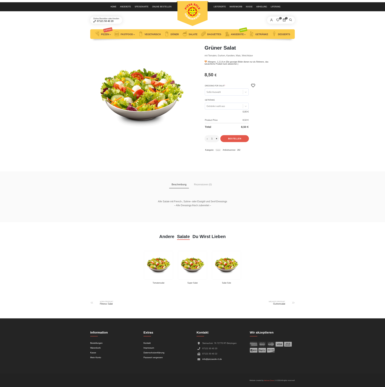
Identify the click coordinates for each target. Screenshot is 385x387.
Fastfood (126, 34)
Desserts (283, 34)
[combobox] (206, 92)
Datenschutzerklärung (153, 352)
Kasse (249, 7)
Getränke (261, 34)
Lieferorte (220, 7)
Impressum (148, 348)
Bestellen (234, 139)
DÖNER (174, 34)
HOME (113, 7)
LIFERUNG (275, 7)
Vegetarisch (152, 34)
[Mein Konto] (271, 20)
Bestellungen (96, 343)
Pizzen (106, 32)
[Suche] (290, 20)
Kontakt (147, 343)
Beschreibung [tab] (179, 184)
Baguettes (214, 34)
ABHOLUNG (261, 7)
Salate (192, 34)
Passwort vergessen (153, 357)
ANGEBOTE (238, 32)
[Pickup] (192, 11)
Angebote (125, 7)
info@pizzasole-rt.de (212, 359)
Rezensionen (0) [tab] (203, 184)
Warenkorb (235, 7)
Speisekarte (142, 7)
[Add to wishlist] (253, 85)
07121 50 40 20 (105, 21)
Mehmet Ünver (269, 380)
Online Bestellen (161, 7)
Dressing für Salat (215, 86)
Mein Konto (95, 357)
